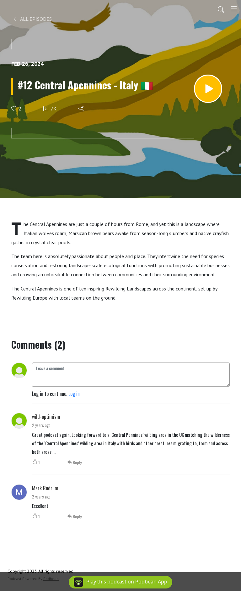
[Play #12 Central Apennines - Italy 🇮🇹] (208, 89)
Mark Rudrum (45, 488)
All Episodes (35, 19)
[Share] (81, 108)
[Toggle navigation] (234, 9)
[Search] (221, 9)
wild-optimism (46, 416)
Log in (74, 393)
